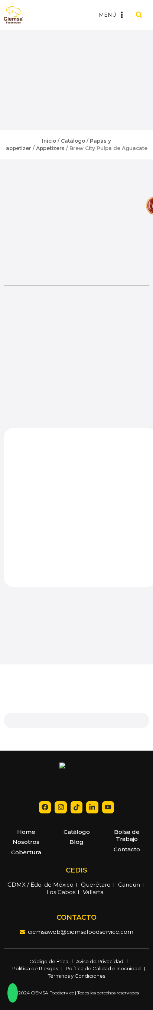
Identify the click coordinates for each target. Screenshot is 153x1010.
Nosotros (26, 841)
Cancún (129, 884)
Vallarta (93, 892)
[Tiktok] (76, 807)
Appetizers (50, 148)
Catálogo (73, 141)
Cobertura (26, 852)
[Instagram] (60, 807)
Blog (76, 841)
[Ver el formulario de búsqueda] (139, 15)
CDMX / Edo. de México (40, 884)
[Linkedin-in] (92, 807)
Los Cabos (60, 892)
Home (26, 831)
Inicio (49, 141)
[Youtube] (108, 807)
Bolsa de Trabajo (127, 835)
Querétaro (96, 884)
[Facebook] (45, 807)
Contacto (127, 849)
